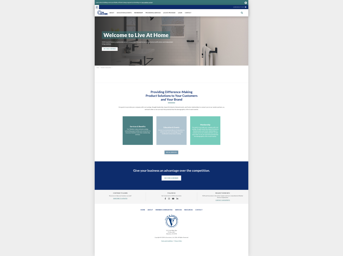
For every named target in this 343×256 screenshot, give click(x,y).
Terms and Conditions (167, 241)
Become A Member (110, 49)
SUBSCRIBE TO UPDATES (120, 198)
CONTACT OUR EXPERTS (223, 200)
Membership (138, 12)
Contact (188, 12)
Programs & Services (153, 12)
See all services (171, 152)
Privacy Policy (178, 241)
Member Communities (164, 210)
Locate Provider (169, 12)
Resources (188, 210)
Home (143, 210)
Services (178, 210)
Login (180, 12)
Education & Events (124, 12)
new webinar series (146, 2)
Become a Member (171, 178)
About (111, 12)
